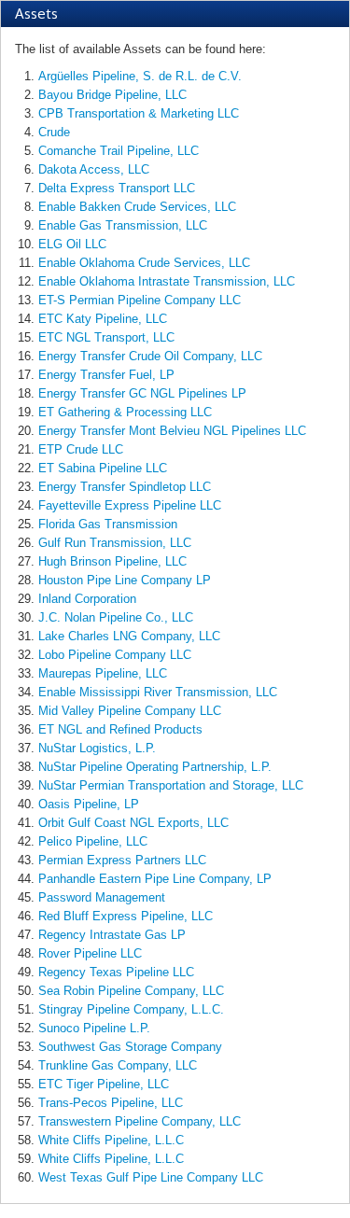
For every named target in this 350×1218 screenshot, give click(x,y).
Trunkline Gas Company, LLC (117, 1065)
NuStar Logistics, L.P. (97, 748)
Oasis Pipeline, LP (88, 804)
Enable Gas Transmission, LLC (122, 225)
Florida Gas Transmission (107, 524)
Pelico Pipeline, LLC (92, 841)
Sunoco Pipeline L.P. (94, 1028)
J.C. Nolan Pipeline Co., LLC (115, 617)
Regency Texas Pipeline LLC (116, 972)
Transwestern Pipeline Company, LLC (139, 1121)
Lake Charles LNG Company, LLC (129, 636)
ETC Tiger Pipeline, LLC (103, 1084)
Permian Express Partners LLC (122, 860)
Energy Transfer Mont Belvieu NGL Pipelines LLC (172, 431)
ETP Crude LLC (80, 449)
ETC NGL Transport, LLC (106, 337)
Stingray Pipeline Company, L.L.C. (131, 1009)
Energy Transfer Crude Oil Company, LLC (150, 356)
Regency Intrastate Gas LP (112, 935)
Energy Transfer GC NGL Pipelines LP (142, 393)
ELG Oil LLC (72, 244)
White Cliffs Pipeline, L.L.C (111, 1140)
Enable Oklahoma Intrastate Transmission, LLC (166, 281)
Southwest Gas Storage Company (130, 1047)
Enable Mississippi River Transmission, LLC (157, 692)
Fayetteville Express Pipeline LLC (129, 505)
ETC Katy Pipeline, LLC (102, 319)
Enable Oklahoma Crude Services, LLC (144, 263)
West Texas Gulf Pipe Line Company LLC (150, 1177)
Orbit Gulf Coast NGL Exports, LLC (133, 823)
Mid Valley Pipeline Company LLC (129, 711)
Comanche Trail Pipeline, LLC (118, 151)
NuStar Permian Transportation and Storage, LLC (170, 785)
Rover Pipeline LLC (90, 953)
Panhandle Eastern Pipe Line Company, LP (155, 879)
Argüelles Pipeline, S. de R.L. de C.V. (140, 76)
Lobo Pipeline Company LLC (114, 655)
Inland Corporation (87, 599)
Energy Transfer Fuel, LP (106, 375)
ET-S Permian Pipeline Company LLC (139, 300)
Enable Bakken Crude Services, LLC (137, 207)
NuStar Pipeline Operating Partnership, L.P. (155, 767)
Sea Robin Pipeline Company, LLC (131, 991)
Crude (54, 132)
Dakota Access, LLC (93, 169)
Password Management (101, 897)
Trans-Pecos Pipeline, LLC (110, 1103)
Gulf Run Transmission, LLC (114, 543)
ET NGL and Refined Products (120, 729)
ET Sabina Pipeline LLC (102, 468)
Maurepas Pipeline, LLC (102, 673)
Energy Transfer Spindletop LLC (124, 487)
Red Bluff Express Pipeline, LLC (125, 916)
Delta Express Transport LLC (116, 188)
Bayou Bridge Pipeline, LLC (112, 95)
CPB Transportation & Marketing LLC (138, 113)
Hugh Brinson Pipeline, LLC (112, 561)
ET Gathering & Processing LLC (125, 412)
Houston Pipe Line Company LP (124, 580)
